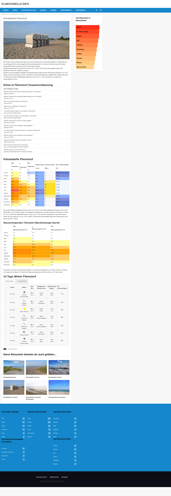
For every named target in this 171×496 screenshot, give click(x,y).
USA (3, 418)
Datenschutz (41, 477)
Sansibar (55, 433)
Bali (54, 453)
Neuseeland (5, 455)
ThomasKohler (66, 58)
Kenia (54, 437)
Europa (43, 10)
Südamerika (81, 10)
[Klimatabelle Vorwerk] (36, 367)
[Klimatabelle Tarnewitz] (13, 387)
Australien (4, 448)
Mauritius (55, 422)
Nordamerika (66, 10)
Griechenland (30, 433)
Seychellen (56, 418)
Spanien (29, 426)
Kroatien (29, 422)
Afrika (6, 10)
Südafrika (55, 429)
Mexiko (3, 426)
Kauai (3, 433)
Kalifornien (4, 429)
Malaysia (55, 464)
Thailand (55, 445)
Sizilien (29, 429)
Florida (3, 422)
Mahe (54, 426)
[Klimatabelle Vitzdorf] (59, 367)
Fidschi (3, 459)
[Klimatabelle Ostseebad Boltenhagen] (36, 387)
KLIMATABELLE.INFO (15, 3)
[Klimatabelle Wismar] (13, 367)
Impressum (54, 477)
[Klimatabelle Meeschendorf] (59, 387)
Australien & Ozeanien (7, 452)
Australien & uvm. (28, 10)
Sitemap (64, 477)
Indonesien (56, 460)
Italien (29, 418)
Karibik (53, 10)
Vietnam (55, 449)
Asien (15, 10)
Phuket (55, 456)
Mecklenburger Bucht (12, 348)
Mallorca (29, 437)
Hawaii (3, 437)
